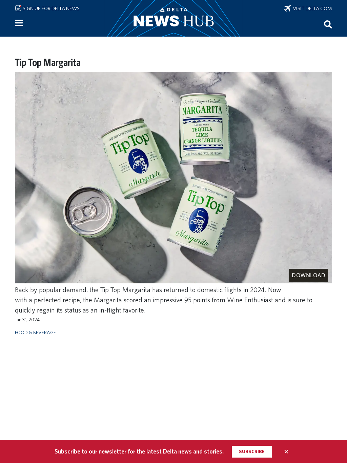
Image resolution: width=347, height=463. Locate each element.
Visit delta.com (311, 8)
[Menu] (19, 23)
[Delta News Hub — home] (173, 18)
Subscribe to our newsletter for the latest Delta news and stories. (139, 451)
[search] (328, 24)
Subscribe (252, 451)
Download (308, 275)
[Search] (328, 24)
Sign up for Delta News (51, 8)
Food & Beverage (35, 332)
